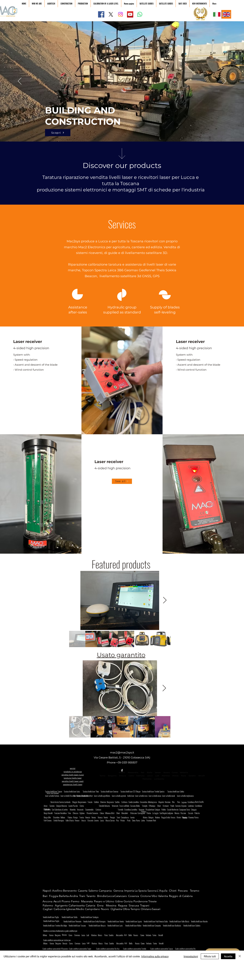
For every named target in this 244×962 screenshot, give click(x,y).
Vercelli (202, 776)
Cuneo (174, 772)
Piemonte (147, 779)
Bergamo (112, 776)
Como (131, 776)
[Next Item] (165, 600)
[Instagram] (120, 14)
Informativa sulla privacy (155, 956)
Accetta (228, 956)
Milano (122, 772)
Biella (150, 772)
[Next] (224, 81)
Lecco (150, 776)
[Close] (240, 956)
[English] (226, 14)
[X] (111, 14)
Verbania (184, 772)
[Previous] (19, 81)
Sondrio (192, 776)
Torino (102, 776)
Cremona (140, 776)
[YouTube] (130, 14)
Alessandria (133, 772)
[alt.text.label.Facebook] (122, 770)
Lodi (157, 776)
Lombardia (159, 779)
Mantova (166, 776)
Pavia (183, 776)
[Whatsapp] (140, 14)
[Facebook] (101, 14)
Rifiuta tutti (210, 956)
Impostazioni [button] (191, 956)
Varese (158, 772)
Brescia (122, 776)
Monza (175, 776)
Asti (142, 772)
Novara (166, 772)
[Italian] (216, 14)
